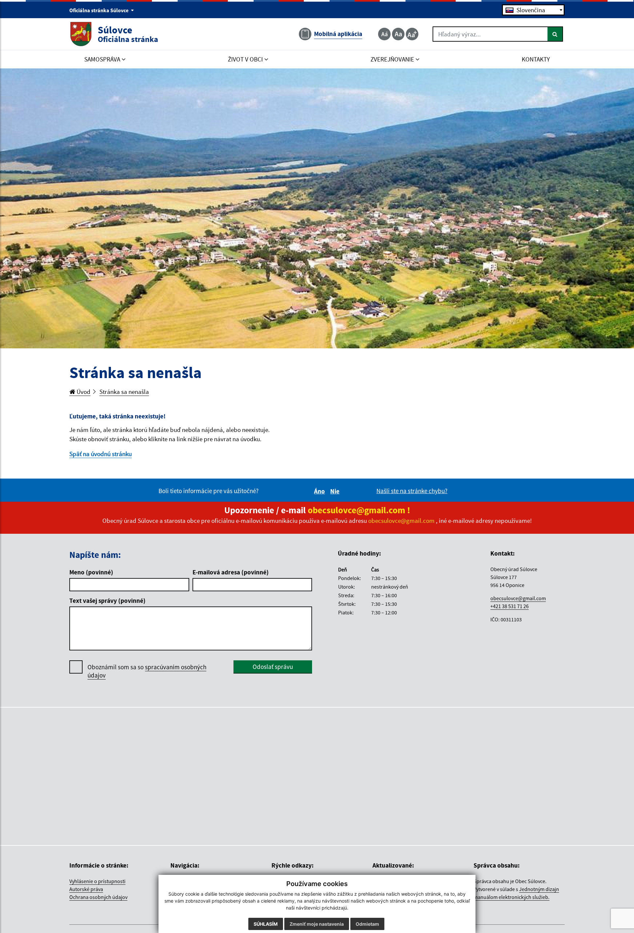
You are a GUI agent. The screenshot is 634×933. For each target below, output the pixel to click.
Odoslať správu (273, 667)
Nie (335, 491)
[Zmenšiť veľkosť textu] (384, 34)
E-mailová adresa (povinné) (231, 572)
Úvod (82, 392)
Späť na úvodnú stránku (100, 454)
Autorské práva (86, 889)
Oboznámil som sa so (147, 671)
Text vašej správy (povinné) (107, 600)
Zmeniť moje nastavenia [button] (317, 924)
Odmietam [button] (367, 924)
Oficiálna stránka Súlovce (99, 10)
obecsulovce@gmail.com (518, 598)
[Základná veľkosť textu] (398, 34)
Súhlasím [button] (266, 924)
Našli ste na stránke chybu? (411, 491)
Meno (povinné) (91, 572)
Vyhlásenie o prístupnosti (97, 881)
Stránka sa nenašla (124, 392)
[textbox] (533, 10)
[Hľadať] (555, 34)
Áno (320, 491)
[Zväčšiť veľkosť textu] (412, 34)
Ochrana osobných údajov (98, 897)
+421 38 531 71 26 (509, 606)
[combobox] (533, 10)
